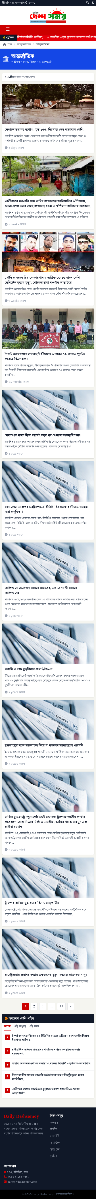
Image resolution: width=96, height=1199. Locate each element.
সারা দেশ (55, 1149)
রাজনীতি (54, 1136)
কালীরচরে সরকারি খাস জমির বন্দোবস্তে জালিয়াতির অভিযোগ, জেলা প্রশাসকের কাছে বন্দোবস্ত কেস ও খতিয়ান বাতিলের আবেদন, (48, 203)
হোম (9, 44)
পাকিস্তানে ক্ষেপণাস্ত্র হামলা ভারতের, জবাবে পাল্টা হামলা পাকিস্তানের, (41, 590)
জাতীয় (53, 1129)
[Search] (87, 3)
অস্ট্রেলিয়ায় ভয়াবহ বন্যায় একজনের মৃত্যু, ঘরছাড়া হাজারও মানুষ (46, 974)
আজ (7, 1027)
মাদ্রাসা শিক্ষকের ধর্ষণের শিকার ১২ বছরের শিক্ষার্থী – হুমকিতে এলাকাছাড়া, (51, 1064)
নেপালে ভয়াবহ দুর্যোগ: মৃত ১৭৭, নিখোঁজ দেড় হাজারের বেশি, (44, 129)
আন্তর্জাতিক (24, 44)
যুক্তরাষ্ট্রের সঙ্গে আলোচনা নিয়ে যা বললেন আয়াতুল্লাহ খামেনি (44, 745)
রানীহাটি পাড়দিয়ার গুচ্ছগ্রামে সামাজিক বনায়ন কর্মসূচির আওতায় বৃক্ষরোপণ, (46, 1052)
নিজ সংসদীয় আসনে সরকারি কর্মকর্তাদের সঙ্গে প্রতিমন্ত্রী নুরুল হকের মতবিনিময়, (48, 1077)
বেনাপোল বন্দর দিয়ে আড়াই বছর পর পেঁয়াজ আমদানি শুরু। (43, 435)
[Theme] (93, 3)
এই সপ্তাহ (20, 1027)
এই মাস (34, 1027)
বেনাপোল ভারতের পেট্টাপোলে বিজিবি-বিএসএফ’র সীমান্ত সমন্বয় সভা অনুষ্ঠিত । (46, 509)
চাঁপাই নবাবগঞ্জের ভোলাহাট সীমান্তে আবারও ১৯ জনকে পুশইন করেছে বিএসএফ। (45, 356)
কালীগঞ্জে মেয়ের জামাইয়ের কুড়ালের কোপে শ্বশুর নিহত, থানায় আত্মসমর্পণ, (45, 1091)
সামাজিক (55, 1142)
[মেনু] (7, 30)
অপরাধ (54, 1122)
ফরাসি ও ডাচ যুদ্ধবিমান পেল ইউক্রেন (28, 669)
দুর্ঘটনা (53, 1156)
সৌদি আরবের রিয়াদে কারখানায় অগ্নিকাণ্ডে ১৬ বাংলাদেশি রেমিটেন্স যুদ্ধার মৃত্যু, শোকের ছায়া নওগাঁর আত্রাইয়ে (42, 280)
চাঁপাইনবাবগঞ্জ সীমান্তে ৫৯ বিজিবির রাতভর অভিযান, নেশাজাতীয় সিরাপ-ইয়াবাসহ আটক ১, (51, 1038)
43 (61, 1006)
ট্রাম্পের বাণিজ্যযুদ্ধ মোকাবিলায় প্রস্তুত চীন (32, 903)
